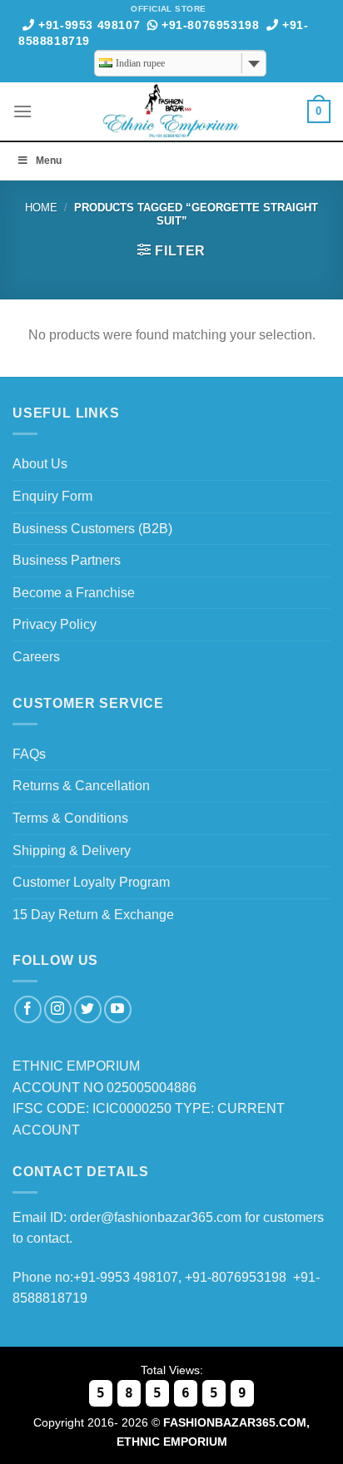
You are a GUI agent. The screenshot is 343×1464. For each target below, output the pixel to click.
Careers (36, 657)
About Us (39, 464)
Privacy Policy (54, 624)
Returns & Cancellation (81, 786)
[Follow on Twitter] (88, 1009)
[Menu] (22, 111)
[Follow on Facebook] (28, 1009)
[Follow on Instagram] (58, 1009)
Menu (49, 160)
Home (41, 207)
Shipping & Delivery (71, 850)
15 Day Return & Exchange (93, 915)
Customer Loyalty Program (91, 882)
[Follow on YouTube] (118, 1009)
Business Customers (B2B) (92, 529)
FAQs (29, 754)
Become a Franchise (73, 593)
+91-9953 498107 (87, 25)
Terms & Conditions (70, 818)
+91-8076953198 (208, 25)
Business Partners (66, 560)
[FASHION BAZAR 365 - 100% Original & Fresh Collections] (171, 111)
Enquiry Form (52, 496)
